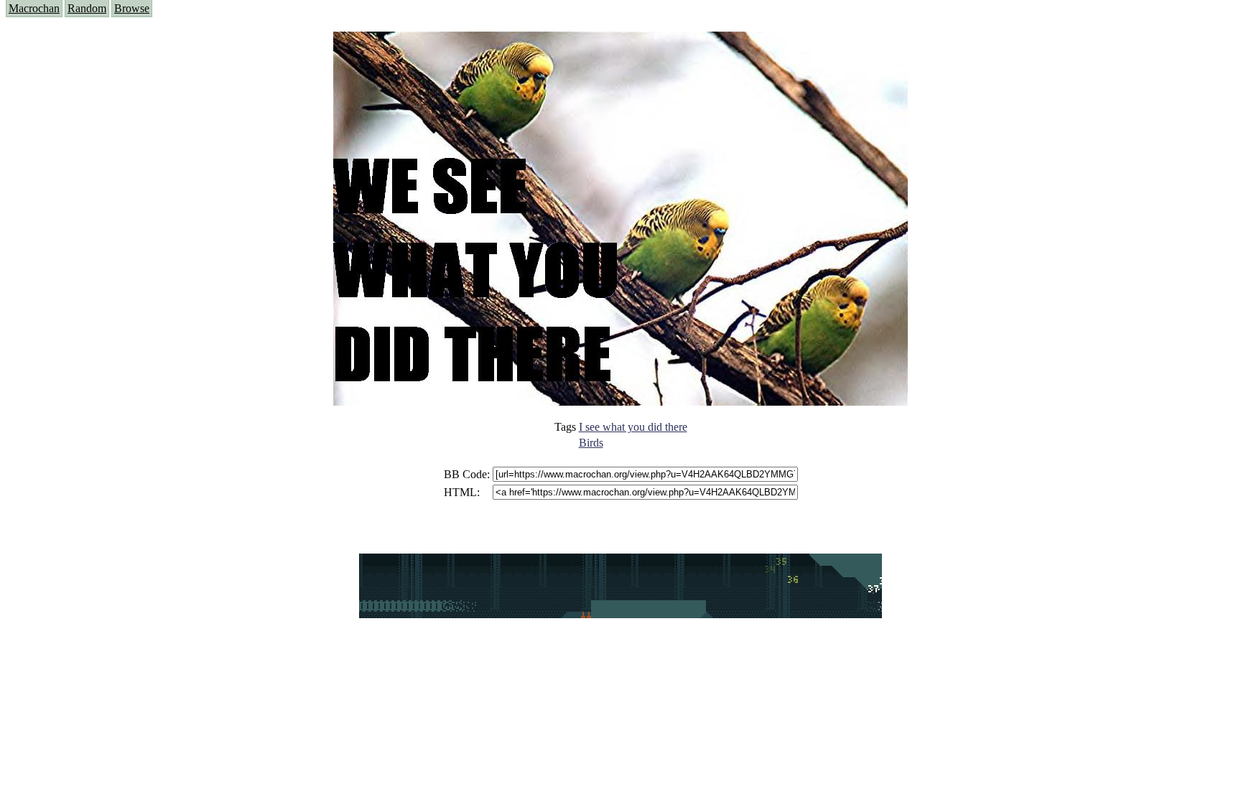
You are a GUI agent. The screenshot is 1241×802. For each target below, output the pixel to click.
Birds (591, 443)
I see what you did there (633, 427)
